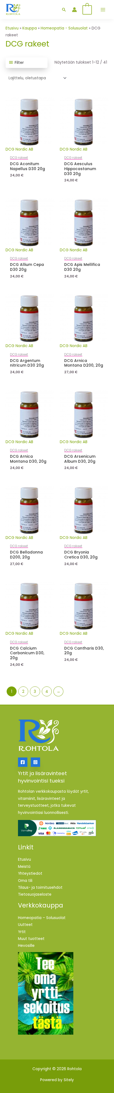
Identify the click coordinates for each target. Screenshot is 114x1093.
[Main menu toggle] (102, 9)
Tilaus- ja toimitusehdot (40, 887)
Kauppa (29, 28)
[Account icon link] (74, 9)
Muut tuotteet (31, 938)
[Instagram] (35, 762)
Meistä (24, 866)
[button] (63, 9)
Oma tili (25, 880)
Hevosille (26, 945)
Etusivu (12, 28)
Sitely (69, 1080)
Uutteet (25, 924)
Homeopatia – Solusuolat (42, 917)
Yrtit (22, 931)
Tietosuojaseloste (34, 894)
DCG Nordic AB (19, 149)
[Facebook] (22, 762)
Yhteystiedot (30, 873)
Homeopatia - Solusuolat (64, 28)
